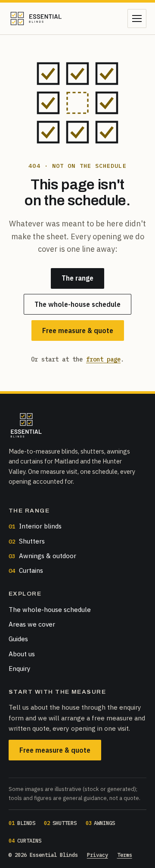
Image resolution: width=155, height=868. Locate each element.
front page (103, 359)
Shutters (27, 541)
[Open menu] (136, 18)
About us (22, 653)
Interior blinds (35, 526)
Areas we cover (32, 624)
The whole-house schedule (77, 304)
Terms (124, 854)
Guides (18, 638)
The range (77, 278)
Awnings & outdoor (42, 555)
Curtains (26, 570)
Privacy (97, 854)
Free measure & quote (77, 330)
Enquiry (20, 668)
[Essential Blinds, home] (36, 18)
